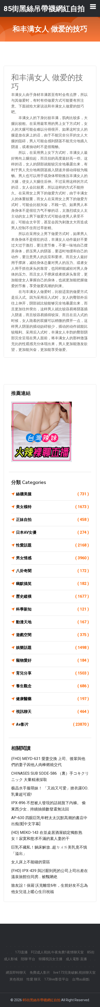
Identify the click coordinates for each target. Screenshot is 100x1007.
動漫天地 (52, 622)
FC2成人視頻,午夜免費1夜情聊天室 (57, 952)
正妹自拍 (52, 519)
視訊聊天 (52, 711)
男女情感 (52, 558)
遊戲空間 (52, 634)
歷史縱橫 (52, 596)
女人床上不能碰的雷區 (30, 862)
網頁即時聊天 (16, 972)
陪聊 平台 (28, 959)
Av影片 (52, 724)
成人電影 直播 (76, 959)
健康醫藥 (52, 698)
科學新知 (52, 609)
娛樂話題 (52, 647)
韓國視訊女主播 (50, 959)
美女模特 (52, 506)
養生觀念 (52, 686)
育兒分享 (52, 673)
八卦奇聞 (52, 570)
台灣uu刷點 (81, 979)
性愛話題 (52, 545)
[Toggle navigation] (93, 6)
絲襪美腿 (52, 494)
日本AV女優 (52, 532)
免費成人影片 (40, 972)
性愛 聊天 (33, 979)
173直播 (21, 952)
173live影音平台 (56, 979)
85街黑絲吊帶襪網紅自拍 (41, 1000)
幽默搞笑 (52, 583)
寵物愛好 (52, 660)
